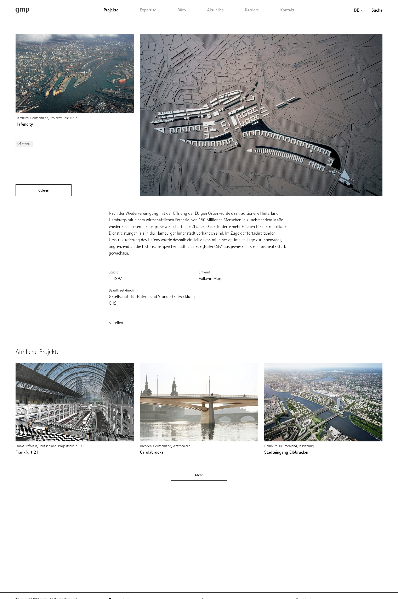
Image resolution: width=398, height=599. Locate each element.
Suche (376, 10)
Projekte (111, 9)
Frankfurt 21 (27, 452)
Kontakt (287, 9)
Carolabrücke (152, 452)
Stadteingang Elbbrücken (286, 452)
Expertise (148, 9)
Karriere (252, 9)
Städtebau (24, 144)
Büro (181, 9)
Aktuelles (215, 9)
